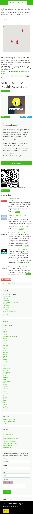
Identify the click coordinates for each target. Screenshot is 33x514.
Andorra (5, 329)
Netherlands (6, 383)
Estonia (5, 347)
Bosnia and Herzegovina (10, 336)
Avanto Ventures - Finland (17, 266)
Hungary (5, 358)
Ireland (5, 361)
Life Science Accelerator (17, 215)
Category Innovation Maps (10, 423)
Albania (5, 327)
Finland (5, 349)
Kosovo (5, 365)
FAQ (4, 436)
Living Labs (6, 304)
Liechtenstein (6, 368)
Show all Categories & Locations (12, 284)
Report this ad (7, 279)
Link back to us (7, 447)
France (5, 351)
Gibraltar (5, 354)
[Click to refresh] (8, 482)
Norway (5, 384)
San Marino (6, 393)
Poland (5, 386)
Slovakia (5, 397)
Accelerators (6, 309)
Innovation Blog (7, 433)
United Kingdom (7, 408)
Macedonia (6, 374)
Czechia (5, 343)
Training (5, 313)
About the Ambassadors (10, 442)
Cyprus (5, 342)
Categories (6, 459)
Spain (4, 401)
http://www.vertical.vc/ (9, 153)
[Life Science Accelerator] (4, 217)
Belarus (5, 333)
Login (13, 2)
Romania (5, 390)
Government (6, 297)
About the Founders (8, 440)
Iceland (5, 359)
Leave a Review (5, 91)
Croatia (5, 340)
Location (5, 465)
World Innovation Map (9, 419)
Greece (5, 356)
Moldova (5, 377)
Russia (4, 392)
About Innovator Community (11, 438)
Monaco (5, 379)
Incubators (6, 307)
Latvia (4, 367)
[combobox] (16, 461)
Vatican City (6, 409)
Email (4, 472)
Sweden (5, 402)
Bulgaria (5, 338)
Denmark (5, 345)
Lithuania (5, 370)
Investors (5, 298)
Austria (5, 331)
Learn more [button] (14, 506)
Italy (4, 363)
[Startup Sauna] (4, 200)
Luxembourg (6, 372)
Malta (4, 376)
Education (5, 314)
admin (8, 116)
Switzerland (6, 404)
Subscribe (7, 492)
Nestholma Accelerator (16, 232)
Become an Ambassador (10, 443)
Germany (5, 352)
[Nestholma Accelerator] (4, 234)
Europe (5, 325)
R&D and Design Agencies (10, 302)
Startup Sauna (13, 199)
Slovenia (5, 399)
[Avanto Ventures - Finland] (4, 268)
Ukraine (5, 406)
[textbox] (17, 462)
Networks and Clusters (9, 311)
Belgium (5, 335)
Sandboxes (6, 306)
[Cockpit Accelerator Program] (4, 251)
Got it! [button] (5, 511)
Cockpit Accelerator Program (19, 249)
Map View (6, 191)
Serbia (4, 395)
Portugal (5, 388)
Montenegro (6, 381)
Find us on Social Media (9, 445)
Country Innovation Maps (10, 421)
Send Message (17, 163)
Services (5, 294)
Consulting (6, 300)
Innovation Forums (8, 434)
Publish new (22, 2)
